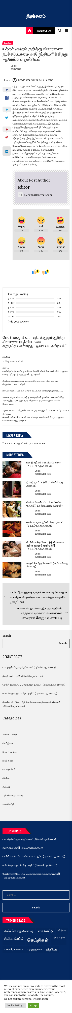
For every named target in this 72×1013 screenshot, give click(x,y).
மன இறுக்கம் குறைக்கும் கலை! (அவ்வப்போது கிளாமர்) (44, 464)
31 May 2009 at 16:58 (13, 361)
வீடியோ (6, 778)
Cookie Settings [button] (15, 1005)
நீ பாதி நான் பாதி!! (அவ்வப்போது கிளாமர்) (44, 484)
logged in (21, 443)
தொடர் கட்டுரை (10, 752)
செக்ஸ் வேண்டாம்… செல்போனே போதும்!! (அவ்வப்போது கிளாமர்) (44, 504)
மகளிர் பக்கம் (9, 769)
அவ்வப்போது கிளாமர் (13, 795)
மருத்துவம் (8, 760)
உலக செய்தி (8, 804)
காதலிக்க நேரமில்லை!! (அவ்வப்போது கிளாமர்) (47, 565)
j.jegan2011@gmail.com (38, 194)
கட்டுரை (6, 786)
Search (7, 635)
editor (14, 65)
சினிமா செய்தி (10, 734)
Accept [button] (33, 1005)
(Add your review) (18, 321)
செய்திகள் (8, 743)
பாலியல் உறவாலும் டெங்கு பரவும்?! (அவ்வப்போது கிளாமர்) (44, 524)
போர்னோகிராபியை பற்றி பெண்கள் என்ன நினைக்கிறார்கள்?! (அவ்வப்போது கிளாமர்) (45, 545)
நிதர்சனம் (36, 16)
